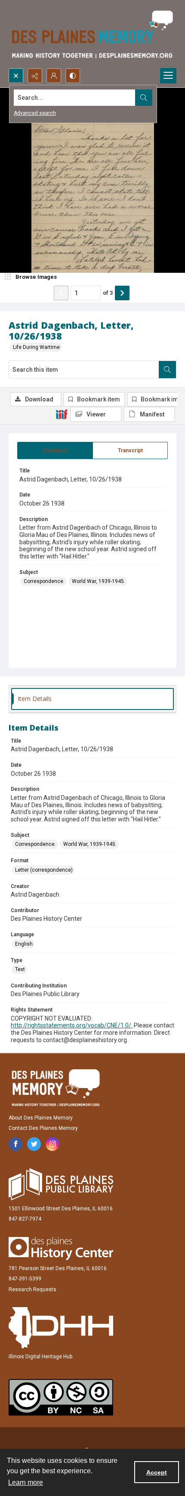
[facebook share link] (15, 1144)
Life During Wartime (36, 347)
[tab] (55, 450)
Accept (156, 1472)
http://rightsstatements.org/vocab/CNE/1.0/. (72, 1025)
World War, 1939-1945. (98, 581)
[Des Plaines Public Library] (61, 1184)
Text (20, 969)
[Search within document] (167, 369)
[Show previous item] (61, 293)
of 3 (108, 293)
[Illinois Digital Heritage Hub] (61, 1327)
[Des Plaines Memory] (55, 1087)
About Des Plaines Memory (41, 1118)
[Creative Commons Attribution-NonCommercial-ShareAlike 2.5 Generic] (61, 1397)
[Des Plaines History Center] (61, 1248)
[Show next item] (122, 293)
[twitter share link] (34, 1144)
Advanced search (35, 113)
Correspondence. (44, 581)
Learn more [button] (25, 1482)
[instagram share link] (52, 1144)
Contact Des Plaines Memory (43, 1128)
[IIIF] (61, 414)
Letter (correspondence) (44, 870)
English (24, 944)
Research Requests (32, 1289)
